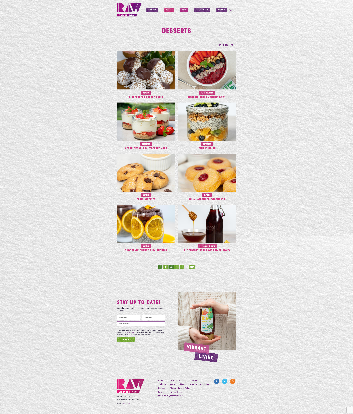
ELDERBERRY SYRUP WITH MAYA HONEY (207, 250)
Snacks (146, 93)
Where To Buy (163, 396)
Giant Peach (126, 403)
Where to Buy (202, 10)
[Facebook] (216, 381)
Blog (184, 10)
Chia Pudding (207, 148)
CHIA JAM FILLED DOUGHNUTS (207, 199)
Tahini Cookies (146, 199)
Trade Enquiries (177, 384)
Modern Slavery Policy (180, 388)
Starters (207, 144)
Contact (221, 10)
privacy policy (131, 332)
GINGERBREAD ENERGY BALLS (146, 97)
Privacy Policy (176, 392)
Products (152, 10)
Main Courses (207, 93)
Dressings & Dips (207, 246)
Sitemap (194, 380)
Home (160, 380)
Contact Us (175, 380)
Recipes (169, 10)
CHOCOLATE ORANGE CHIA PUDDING (146, 250)
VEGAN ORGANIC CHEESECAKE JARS (146, 148)
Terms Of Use (176, 396)
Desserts (146, 144)
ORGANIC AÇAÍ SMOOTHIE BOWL (207, 97)
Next (192, 267)
